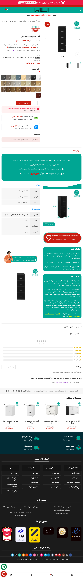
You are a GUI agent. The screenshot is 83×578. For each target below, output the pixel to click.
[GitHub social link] (37, 555)
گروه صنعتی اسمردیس (74, 307)
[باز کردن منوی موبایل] (80, 10)
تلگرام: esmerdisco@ (62, 513)
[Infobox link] (41, 15)
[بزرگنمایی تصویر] (77, 54)
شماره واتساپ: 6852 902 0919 (62, 507)
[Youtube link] (59, 555)
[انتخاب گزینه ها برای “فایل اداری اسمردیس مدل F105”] (66, 404)
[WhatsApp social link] (9, 391)
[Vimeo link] (45, 555)
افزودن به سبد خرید (23, 103)
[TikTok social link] (16, 555)
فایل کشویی (37, 391)
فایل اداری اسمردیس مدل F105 (72, 422)
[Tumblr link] (52, 555)
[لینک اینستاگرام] (63, 555)
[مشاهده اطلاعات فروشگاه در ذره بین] (48, 531)
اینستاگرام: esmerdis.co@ (62, 510)
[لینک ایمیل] (16, 391)
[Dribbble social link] (34, 555)
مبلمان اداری (31, 21)
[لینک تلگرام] (6, 391)
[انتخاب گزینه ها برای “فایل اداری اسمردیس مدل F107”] (46, 404)
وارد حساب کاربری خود (61, 382)
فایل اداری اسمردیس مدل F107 (52, 422)
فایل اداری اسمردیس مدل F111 (10, 422)
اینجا (14, 50)
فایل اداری (13, 21)
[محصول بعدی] (3, 21)
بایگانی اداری (22, 21)
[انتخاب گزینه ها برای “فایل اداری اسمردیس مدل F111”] (4, 404)
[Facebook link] (21, 391)
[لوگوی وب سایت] (41, 10)
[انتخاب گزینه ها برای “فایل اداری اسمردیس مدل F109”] (25, 404)
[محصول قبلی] (7, 21)
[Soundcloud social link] (26, 555)
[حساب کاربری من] (3, 10)
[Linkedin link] (11, 391)
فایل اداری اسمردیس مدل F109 (31, 422)
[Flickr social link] (41, 555)
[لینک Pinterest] (13, 391)
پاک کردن (36, 60)
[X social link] (19, 391)
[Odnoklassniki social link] (23, 555)
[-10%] (72, 410)
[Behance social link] (30, 555)
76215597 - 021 (18, 516)
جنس (38, 55)
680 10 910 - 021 (20, 512)
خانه (38, 21)
